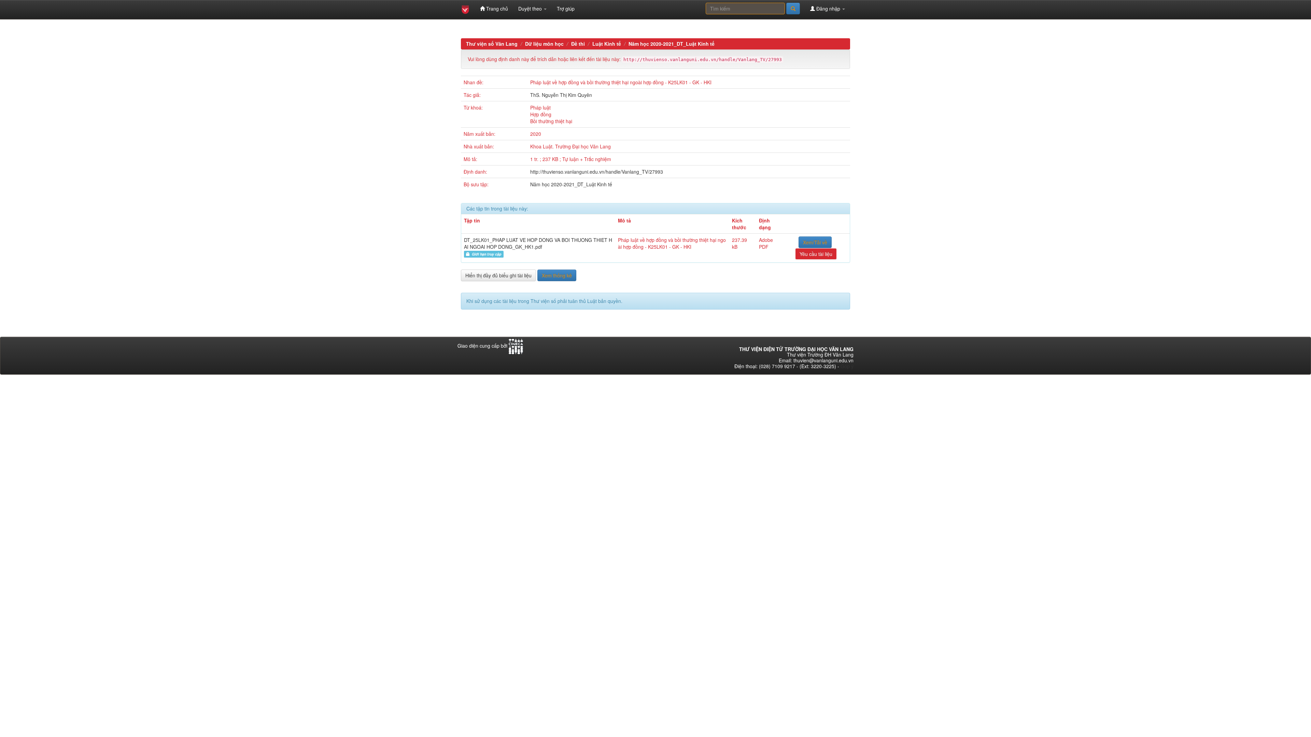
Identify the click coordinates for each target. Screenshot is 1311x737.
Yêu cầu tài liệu (816, 253)
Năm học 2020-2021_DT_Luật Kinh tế (672, 43)
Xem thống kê (557, 275)
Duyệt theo (530, 8)
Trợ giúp (566, 8)
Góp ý (847, 366)
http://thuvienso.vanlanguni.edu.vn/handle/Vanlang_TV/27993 (596, 171)
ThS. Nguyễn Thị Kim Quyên (561, 94)
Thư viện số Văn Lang (492, 43)
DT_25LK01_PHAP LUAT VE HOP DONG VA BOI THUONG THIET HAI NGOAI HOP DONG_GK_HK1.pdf (538, 243)
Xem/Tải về (815, 242)
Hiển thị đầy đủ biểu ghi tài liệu (498, 275)
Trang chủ (496, 8)
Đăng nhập (828, 8)
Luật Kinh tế (606, 43)
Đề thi (578, 43)
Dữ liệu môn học (544, 43)
